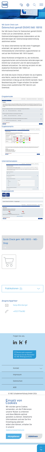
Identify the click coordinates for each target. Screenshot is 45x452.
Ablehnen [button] (33, 436)
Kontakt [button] (16, 368)
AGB (14, 387)
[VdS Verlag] (21, 5)
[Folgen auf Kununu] (21, 342)
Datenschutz (17, 381)
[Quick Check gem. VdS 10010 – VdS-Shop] (9, 261)
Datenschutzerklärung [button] (15, 430)
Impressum (17, 375)
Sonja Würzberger (20, 305)
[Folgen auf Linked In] (15, 342)
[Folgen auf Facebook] (26, 342)
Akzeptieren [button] (13, 436)
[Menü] (41, 4)
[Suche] (34, 5)
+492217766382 (19, 311)
